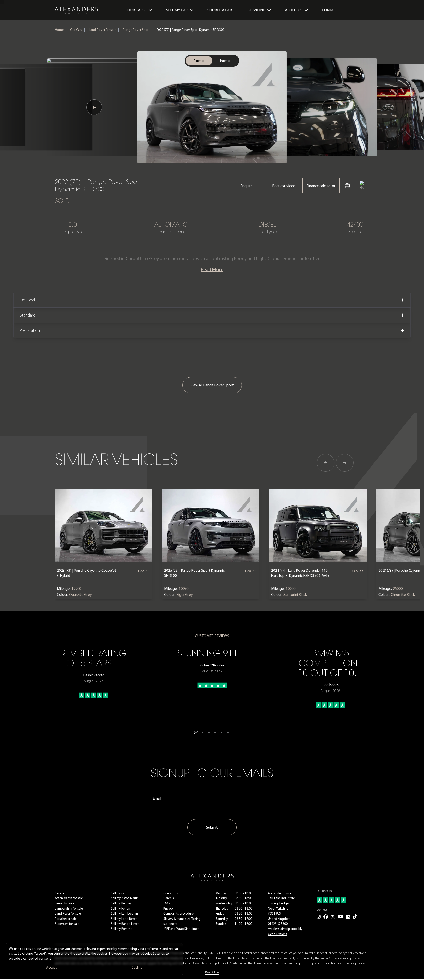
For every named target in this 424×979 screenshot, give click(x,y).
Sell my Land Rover (124, 919)
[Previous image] (94, 107)
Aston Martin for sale (69, 898)
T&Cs (166, 903)
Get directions (277, 934)
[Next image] (330, 107)
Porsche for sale (66, 919)
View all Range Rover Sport (212, 385)
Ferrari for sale (64, 903)
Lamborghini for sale (69, 908)
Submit (212, 827)
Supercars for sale (67, 923)
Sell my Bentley (121, 903)
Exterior (199, 61)
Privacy (168, 908)
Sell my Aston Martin (125, 898)
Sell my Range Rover (125, 923)
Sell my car (118, 893)
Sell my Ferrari (120, 908)
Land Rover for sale (102, 30)
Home (59, 30)
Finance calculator (320, 185)
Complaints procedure (178, 913)
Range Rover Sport (136, 30)
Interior (225, 61)
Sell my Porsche (121, 929)
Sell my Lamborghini (125, 913)
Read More (212, 269)
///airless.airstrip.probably (285, 929)
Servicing (61, 893)
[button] (196, 732)
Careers (168, 898)
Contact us (170, 893)
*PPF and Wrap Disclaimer (181, 929)
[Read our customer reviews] (343, 900)
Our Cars (136, 10)
